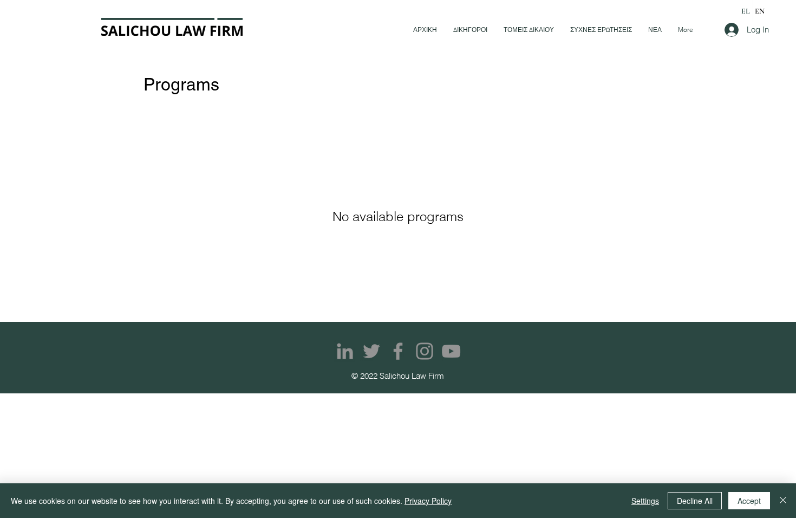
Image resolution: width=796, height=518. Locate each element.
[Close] (783, 500)
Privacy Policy (428, 500)
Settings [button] (645, 500)
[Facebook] (398, 351)
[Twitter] (371, 351)
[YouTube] (451, 351)
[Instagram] (424, 351)
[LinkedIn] (345, 351)
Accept (749, 500)
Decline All (695, 500)
